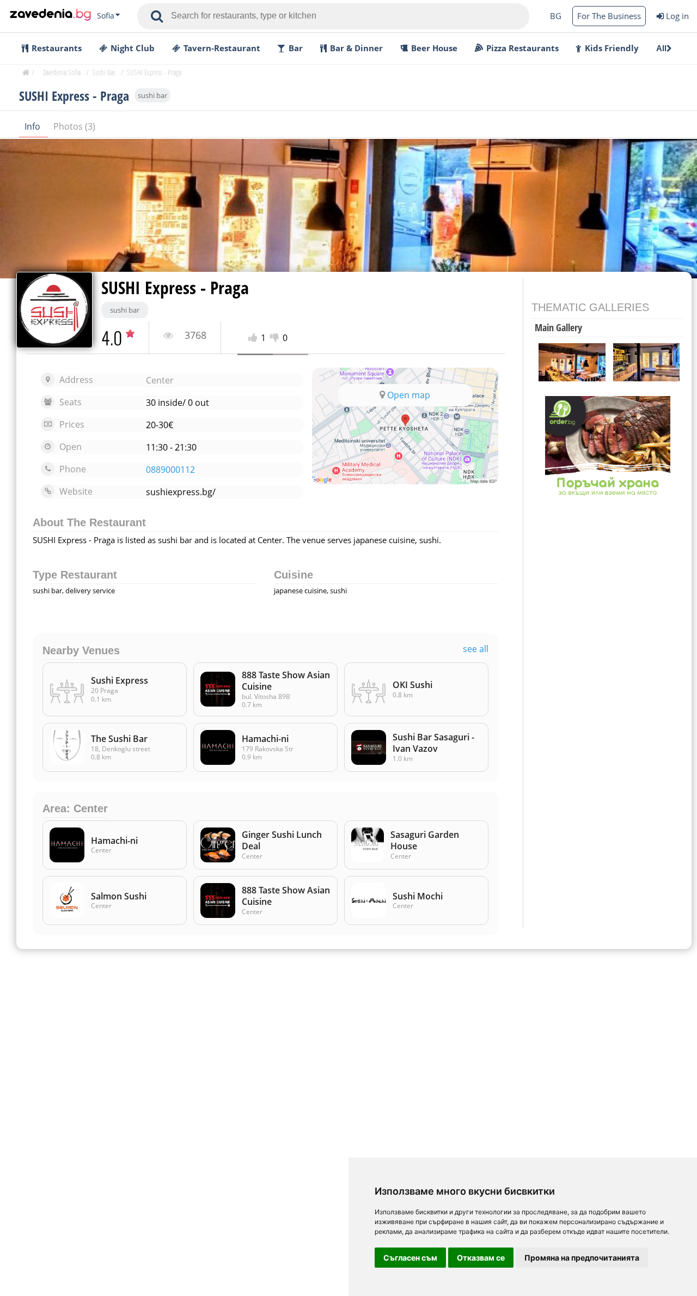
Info (33, 126)
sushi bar (152, 95)
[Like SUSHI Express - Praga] (254, 338)
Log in (677, 15)
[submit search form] (157, 16)
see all (475, 649)
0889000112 (170, 470)
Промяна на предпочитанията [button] (581, 1257)
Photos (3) (74, 126)
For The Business (609, 15)
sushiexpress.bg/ (181, 492)
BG (555, 15)
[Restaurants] (50, 16)
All (661, 48)
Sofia (105, 16)
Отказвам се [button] (481, 1257)
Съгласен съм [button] (410, 1257)
